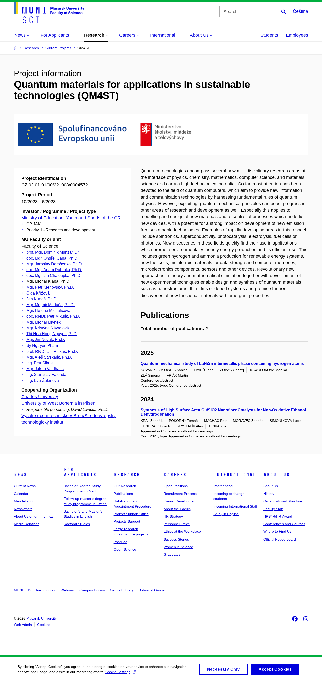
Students (269, 35)
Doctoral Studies (77, 524)
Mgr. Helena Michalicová (48, 310)
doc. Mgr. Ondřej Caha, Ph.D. (52, 258)
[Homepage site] (49, 12)
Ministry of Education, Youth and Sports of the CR (71, 217)
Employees (297, 35)
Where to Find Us (277, 531)
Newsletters (23, 509)
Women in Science (178, 547)
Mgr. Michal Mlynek (43, 322)
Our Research (125, 486)
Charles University (39, 396)
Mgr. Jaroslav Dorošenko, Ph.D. (54, 264)
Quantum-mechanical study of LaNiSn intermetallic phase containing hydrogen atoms (222, 363)
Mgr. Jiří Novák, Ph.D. (45, 339)
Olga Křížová (38, 293)
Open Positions (176, 486)
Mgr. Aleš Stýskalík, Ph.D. (49, 357)
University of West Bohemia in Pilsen (58, 403)
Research (127, 474)
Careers (175, 474)
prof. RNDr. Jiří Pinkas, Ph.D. (52, 351)
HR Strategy (173, 516)
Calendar (21, 494)
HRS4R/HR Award (277, 516)
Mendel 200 (23, 501)
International (234, 474)
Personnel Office (177, 524)
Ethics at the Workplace (182, 531)
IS (29, 590)
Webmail (67, 590)
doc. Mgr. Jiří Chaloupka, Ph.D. (54, 275)
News (20, 474)
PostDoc (120, 542)
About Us (276, 474)
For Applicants (80, 472)
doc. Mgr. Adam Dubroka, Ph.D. (54, 270)
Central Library (122, 590)
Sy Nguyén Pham (42, 345)
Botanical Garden (152, 590)
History (268, 494)
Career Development (180, 501)
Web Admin (23, 625)
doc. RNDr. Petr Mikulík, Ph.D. (53, 316)
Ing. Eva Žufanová (42, 380)
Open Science (125, 549)
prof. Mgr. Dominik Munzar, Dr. (53, 252)
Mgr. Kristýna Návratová (47, 328)
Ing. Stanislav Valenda (46, 374)
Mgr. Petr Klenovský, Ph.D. (50, 287)
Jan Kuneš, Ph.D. (42, 299)
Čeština (300, 11)
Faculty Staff (273, 509)
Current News (25, 486)
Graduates (172, 554)
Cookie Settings (117, 672)
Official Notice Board (279, 539)
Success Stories (176, 539)
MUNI (18, 590)
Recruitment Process (180, 494)
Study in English (226, 514)
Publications (123, 494)
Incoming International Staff (235, 506)
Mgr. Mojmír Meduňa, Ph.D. (50, 305)
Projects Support (127, 521)
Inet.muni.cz (46, 590)
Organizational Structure (282, 501)
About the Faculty (177, 509)
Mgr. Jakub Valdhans (45, 369)
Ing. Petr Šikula (40, 363)
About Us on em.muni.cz (33, 516)
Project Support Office (131, 514)
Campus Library (92, 590)
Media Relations (26, 524)
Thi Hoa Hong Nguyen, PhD (51, 334)
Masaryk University (41, 618)
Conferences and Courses (284, 524)
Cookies (43, 625)
